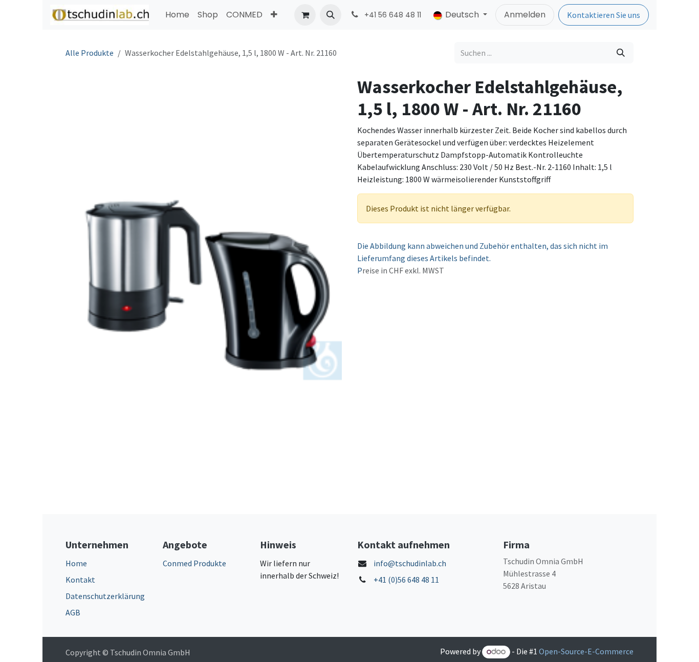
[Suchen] (621, 52)
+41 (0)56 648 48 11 (406, 579)
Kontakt (80, 579)
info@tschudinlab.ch (410, 563)
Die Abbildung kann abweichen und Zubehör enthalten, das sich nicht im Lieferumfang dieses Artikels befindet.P (482, 258)
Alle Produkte (89, 53)
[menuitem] (177, 15)
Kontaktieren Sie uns (603, 15)
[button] (330, 15)
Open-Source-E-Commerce (586, 651)
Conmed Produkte (194, 563)
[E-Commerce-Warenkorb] (305, 15)
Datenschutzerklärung (105, 596)
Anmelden (524, 14)
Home (76, 563)
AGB (72, 612)
